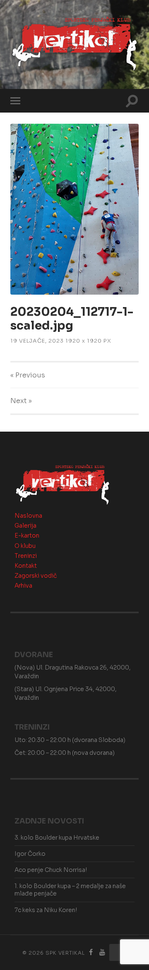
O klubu (25, 546)
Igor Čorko (30, 853)
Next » (21, 400)
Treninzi (25, 555)
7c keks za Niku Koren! (45, 910)
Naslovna (28, 515)
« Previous (27, 375)
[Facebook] (91, 952)
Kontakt (25, 565)
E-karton (26, 535)
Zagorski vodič (35, 575)
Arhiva (23, 585)
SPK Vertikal (65, 953)
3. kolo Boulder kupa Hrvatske (56, 837)
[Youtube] (102, 952)
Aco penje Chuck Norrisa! (50, 870)
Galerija (25, 525)
